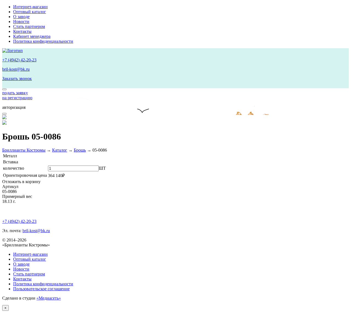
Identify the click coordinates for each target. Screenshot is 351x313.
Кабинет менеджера (31, 36)
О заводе (21, 16)
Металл (10, 155)
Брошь (80, 150)
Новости (21, 21)
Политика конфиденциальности (43, 41)
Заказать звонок (17, 78)
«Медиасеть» (48, 298)
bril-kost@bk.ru (16, 69)
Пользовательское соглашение (41, 288)
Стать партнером (29, 26)
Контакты (22, 31)
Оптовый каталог (29, 11)
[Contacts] (4, 89)
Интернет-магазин (30, 6)
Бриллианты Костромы (24, 150)
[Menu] (4, 114)
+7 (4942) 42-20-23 (19, 60)
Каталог (59, 150)
